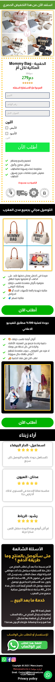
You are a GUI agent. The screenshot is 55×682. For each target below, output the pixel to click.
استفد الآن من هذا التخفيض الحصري (27, 5)
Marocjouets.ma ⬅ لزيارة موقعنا (27, 669)
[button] (48, 675)
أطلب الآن (27, 147)
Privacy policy (27, 678)
